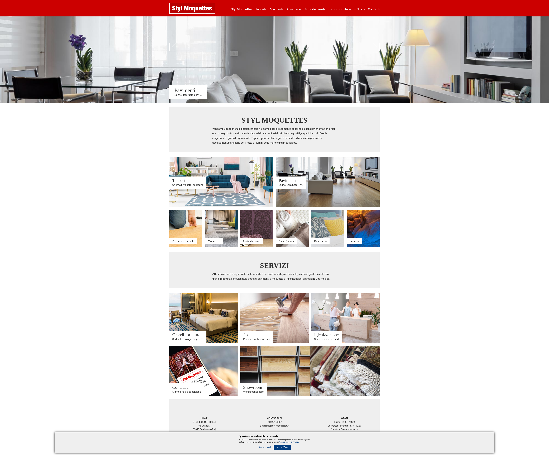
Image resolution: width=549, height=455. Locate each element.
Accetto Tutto (282, 447)
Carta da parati (314, 9)
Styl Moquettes (241, 9)
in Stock (359, 9)
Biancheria (293, 9)
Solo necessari (264, 447)
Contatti (374, 9)
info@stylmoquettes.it (277, 425)
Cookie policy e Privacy (289, 442)
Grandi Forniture (339, 9)
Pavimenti (276, 9)
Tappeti (260, 9)
